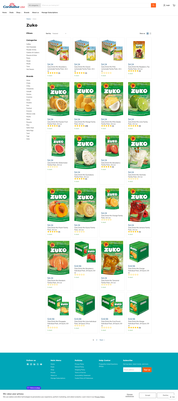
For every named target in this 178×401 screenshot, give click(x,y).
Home (4, 12)
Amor (28, 80)
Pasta (28, 58)
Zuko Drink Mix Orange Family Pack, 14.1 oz (112, 217)
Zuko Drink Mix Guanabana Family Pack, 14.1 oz (84, 176)
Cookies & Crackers (32, 53)
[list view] (150, 33)
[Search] (153, 5)
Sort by (48, 33)
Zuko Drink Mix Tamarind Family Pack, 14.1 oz (110, 281)
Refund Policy (79, 367)
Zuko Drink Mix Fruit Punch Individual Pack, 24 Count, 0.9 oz (111, 323)
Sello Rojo (29, 131)
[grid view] (147, 33)
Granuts (29, 111)
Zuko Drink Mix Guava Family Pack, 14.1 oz (84, 229)
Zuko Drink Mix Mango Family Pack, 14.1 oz (84, 123)
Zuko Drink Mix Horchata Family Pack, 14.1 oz (137, 176)
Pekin (28, 119)
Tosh (28, 133)
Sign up (147, 370)
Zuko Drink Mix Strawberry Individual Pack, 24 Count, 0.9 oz (84, 270)
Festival (29, 108)
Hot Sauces (30, 69)
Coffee (28, 44)
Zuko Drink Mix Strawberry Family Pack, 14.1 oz (110, 164)
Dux (27, 105)
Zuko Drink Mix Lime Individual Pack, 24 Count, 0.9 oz (85, 322)
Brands (26, 12)
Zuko (28, 139)
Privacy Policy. (100, 397)
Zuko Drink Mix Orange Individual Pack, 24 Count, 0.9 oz (138, 270)
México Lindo (30, 114)
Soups (28, 61)
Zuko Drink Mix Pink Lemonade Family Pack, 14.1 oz (111, 69)
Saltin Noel (30, 128)
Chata (28, 83)
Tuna (28, 66)
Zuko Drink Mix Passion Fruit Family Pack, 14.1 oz (57, 123)
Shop (18, 12)
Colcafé (28, 91)
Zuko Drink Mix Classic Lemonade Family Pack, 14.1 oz (84, 69)
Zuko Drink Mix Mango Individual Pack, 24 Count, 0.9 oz (138, 323)
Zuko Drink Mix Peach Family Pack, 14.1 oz (57, 229)
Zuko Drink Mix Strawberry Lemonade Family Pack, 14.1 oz (57, 69)
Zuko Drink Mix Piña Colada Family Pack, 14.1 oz (111, 123)
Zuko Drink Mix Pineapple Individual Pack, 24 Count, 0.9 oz (57, 323)
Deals (11, 12)
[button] (167, 5)
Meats (28, 64)
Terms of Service (80, 373)
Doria (28, 100)
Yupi (27, 136)
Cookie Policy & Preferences (84, 378)
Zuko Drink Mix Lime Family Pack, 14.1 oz (138, 123)
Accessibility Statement (82, 375)
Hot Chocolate (31, 47)
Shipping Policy (80, 370)
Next (101, 340)
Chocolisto (30, 89)
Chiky (28, 86)
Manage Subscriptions (50, 12)
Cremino (29, 97)
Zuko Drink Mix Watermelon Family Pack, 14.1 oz (57, 164)
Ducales (29, 103)
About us (35, 12)
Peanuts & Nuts (31, 55)
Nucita (28, 117)
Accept (147, 395)
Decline (165, 395)
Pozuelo (29, 122)
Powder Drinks (31, 50)
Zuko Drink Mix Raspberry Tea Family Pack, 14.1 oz (138, 68)
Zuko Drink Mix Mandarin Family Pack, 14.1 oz (56, 281)
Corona (28, 94)
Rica (27, 125)
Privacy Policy (79, 364)
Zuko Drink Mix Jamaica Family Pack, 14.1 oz (139, 229)
